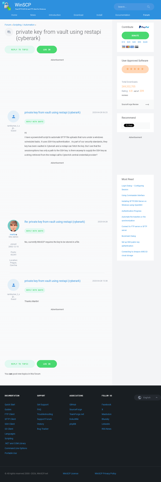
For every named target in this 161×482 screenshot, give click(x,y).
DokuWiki (73, 419)
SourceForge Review (130, 104)
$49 (134, 42)
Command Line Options (16, 448)
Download (78, 15)
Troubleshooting (45, 414)
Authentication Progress (131, 211)
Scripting (9, 438)
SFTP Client (10, 419)
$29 (128, 42)
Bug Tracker (43, 428)
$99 (139, 42)
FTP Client (9, 414)
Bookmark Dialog (129, 236)
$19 (123, 42)
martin (13, 234)
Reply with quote (34, 121)
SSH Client (10, 424)
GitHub (72, 404)
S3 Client (9, 428)
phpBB (72, 424)
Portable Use (11, 453)
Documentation (122, 15)
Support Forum (44, 419)
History (40, 424)
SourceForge (75, 409)
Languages (10, 433)
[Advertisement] (57, 84)
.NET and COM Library (15, 443)
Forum (146, 15)
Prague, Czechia (13, 264)
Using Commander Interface (133, 195)
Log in (47, 49)
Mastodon (106, 414)
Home (14, 15)
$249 (145, 42)
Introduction (55, 15)
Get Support (42, 404)
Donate (135, 35)
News (33, 15)
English (147, 397)
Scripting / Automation (24, 24)
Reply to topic (19, 49)
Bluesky (105, 419)
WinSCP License (70, 473)
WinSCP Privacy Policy (105, 473)
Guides (8, 409)
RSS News (106, 428)
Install (99, 15)
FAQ (39, 409)
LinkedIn (106, 424)
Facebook (106, 404)
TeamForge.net (76, 414)
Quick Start (10, 404)
